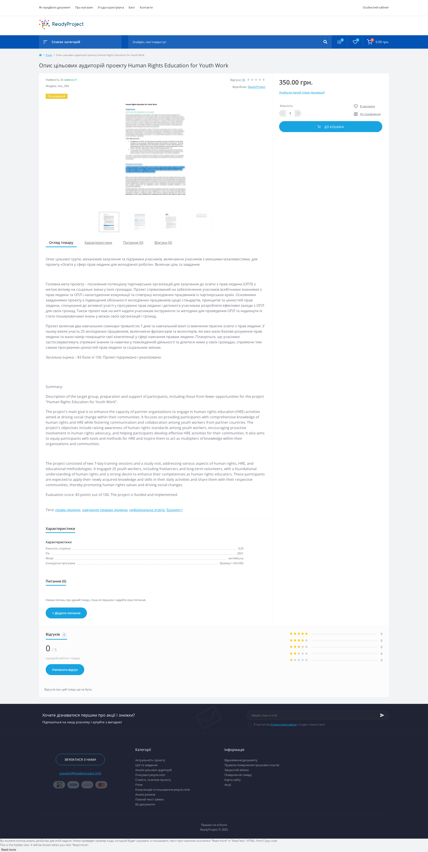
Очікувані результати (150, 775)
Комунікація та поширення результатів (162, 790)
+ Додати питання (66, 613)
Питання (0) (133, 242)
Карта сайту (232, 780)
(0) (243, 80)
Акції (227, 785)
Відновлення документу (240, 760)
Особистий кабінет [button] (376, 7)
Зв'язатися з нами (80, 759)
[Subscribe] (382, 715)
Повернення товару (238, 775)
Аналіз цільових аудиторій (153, 770)
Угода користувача (111, 7)
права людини (67, 509)
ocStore (222, 825)
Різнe (49, 55)
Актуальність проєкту (150, 760)
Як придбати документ (54, 7)
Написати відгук (65, 670)
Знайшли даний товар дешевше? (302, 92)
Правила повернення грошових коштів (251, 765)
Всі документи (145, 804)
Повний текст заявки (149, 799)
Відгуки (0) (163, 242)
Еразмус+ (175, 509)
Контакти (146, 7)
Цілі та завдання (146, 765)
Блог (132, 7)
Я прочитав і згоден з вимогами (289, 724)
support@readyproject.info (80, 773)
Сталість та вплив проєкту (153, 780)
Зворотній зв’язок (236, 770)
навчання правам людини (105, 509)
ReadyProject (256, 87)
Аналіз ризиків (145, 794)
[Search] (325, 42)
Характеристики (98, 242)
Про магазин (84, 7)
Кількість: (286, 106)
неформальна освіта (147, 509)
